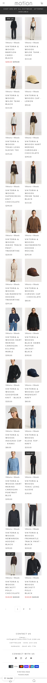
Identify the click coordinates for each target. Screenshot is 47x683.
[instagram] (21, 658)
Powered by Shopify (23, 674)
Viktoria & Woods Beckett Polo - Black (31, 587)
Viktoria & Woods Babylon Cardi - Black (12, 52)
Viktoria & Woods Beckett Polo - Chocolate (12, 587)
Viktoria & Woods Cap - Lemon (33, 98)
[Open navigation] (5, 3)
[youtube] (31, 658)
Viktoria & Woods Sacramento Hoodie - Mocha (33, 245)
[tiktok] (26, 658)
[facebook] (15, 658)
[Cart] (41, 3)
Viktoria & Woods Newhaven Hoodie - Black (12, 538)
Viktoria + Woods (12, 42)
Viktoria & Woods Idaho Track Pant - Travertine (13, 245)
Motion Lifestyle (26, 671)
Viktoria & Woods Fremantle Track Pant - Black (33, 538)
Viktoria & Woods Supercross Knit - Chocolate (13, 196)
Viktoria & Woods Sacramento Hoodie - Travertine (13, 294)
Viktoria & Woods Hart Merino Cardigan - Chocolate (33, 147)
